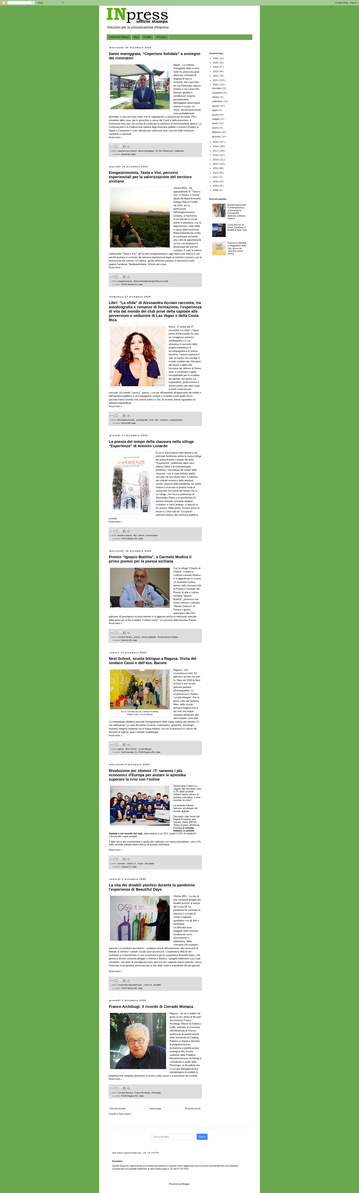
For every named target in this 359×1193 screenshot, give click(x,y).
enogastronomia (125, 281)
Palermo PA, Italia (129, 640)
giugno (216, 114)
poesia (141, 535)
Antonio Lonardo (125, 535)
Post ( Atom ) (125, 1114)
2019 (216, 142)
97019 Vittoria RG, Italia (131, 284)
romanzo (164, 420)
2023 (216, 71)
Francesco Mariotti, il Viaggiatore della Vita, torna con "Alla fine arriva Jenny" (237, 248)
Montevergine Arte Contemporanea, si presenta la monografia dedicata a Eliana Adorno (237, 212)
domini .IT (131, 863)
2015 (216, 159)
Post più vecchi (193, 1108)
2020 (216, 84)
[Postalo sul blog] (116, 146)
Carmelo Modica (125, 637)
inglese (120, 749)
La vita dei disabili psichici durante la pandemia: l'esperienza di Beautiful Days (152, 887)
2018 (216, 146)
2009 (216, 186)
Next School (131, 749)
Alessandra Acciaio (126, 420)
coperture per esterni (127, 151)
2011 (216, 177)
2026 (216, 58)
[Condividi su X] (120, 146)
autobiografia (142, 420)
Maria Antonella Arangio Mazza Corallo (151, 281)
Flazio (141, 863)
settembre (217, 101)
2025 (216, 62)
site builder (149, 863)
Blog (136, 37)
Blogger (186, 1184)
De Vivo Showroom (164, 151)
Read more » (115, 137)
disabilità (157, 985)
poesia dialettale (149, 637)
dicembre (217, 88)
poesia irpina (151, 535)
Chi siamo (161, 37)
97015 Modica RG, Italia (132, 538)
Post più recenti (117, 1108)
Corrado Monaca (125, 1093)
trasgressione (176, 420)
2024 (216, 67)
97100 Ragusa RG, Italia (132, 1096)
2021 (216, 80)
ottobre (216, 97)
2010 (216, 181)
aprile (215, 123)
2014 (216, 164)
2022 (216, 76)
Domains (121, 863)
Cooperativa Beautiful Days (130, 985)
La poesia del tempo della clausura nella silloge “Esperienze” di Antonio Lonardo (151, 444)
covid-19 (148, 985)
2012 (216, 172)
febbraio (216, 132)
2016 (216, 155)
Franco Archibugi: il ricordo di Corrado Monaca (151, 1006)
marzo (215, 128)
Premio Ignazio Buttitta (168, 637)
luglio (215, 110)
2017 (216, 151)
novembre (217, 93)
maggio (216, 119)
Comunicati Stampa (119, 37)
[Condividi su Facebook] (124, 146)
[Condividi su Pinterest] (128, 146)
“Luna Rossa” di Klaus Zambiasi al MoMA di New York (237, 228)
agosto (216, 106)
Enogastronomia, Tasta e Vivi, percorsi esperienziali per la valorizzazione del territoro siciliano (150, 177)
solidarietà (179, 151)
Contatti (147, 37)
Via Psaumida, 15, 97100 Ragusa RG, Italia (140, 752)
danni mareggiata (146, 151)
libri (157, 420)
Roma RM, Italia (128, 423)
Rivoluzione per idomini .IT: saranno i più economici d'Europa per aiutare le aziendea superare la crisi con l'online (147, 775)
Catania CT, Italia (128, 867)
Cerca (202, 1136)
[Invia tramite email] (112, 146)
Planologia (156, 1093)
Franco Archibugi (142, 1093)
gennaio (216, 136)
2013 (216, 168)
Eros (151, 420)
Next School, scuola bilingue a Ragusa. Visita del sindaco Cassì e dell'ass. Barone (152, 660)
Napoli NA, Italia (128, 154)
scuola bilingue (144, 749)
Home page (155, 1108)
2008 (216, 190)
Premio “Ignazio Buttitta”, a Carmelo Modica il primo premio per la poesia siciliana (150, 559)
